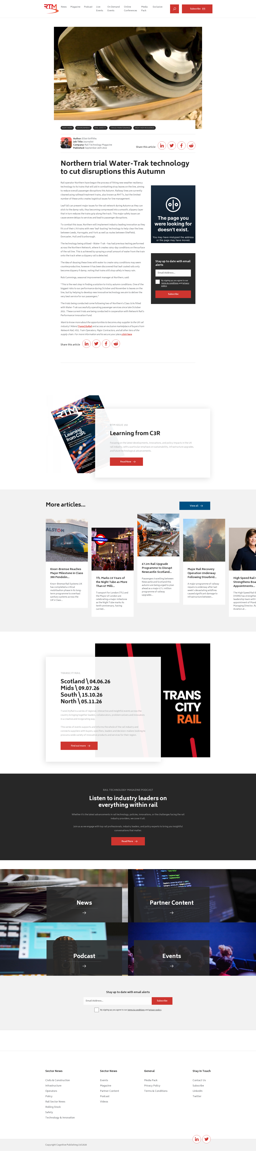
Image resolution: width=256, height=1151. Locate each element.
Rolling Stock (53, 1107)
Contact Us (199, 1080)
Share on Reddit (191, 145)
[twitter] (206, 1139)
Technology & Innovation (60, 1118)
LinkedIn (198, 1091)
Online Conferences (130, 9)
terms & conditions (170, 283)
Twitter (197, 1096)
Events (104, 1080)
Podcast (88, 7)
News (64, 7)
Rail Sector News (55, 1102)
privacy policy (155, 1010)
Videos (104, 1102)
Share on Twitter (172, 145)
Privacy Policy (152, 1086)
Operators (51, 1091)
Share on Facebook (181, 145)
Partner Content (109, 1091)
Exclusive (157, 7)
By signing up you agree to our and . (175, 284)
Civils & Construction (57, 1080)
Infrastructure (53, 1086)
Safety (49, 1112)
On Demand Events (113, 9)
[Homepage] (51, 8)
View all (194, 506)
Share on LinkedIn (162, 145)
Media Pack (144, 9)
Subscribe (195, 9)
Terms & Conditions (155, 1091)
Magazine (75, 7)
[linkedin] (197, 1139)
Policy (48, 1096)
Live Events (99, 9)
